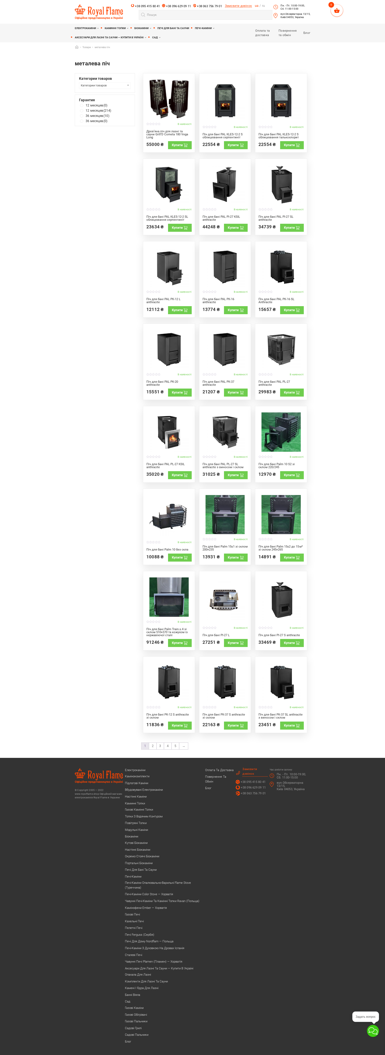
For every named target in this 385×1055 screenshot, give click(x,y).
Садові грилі (133, 1028)
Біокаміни (141, 28)
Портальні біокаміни (139, 863)
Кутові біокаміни (136, 843)
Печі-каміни (203, 28)
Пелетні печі (133, 928)
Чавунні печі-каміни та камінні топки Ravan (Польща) (162, 901)
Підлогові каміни (136, 783)
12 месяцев (97, 105)
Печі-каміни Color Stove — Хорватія (149, 894)
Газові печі (132, 914)
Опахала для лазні (138, 974)
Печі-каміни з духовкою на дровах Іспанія (154, 948)
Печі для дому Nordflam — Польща (149, 941)
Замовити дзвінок (238, 6)
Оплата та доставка (219, 770)
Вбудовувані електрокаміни (144, 790)
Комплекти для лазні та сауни (146, 981)
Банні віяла (132, 995)
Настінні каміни (136, 796)
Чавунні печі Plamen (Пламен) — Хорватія (153, 961)
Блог (306, 33)
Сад (155, 37)
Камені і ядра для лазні (141, 988)
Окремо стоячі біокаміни (142, 856)
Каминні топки (115, 28)
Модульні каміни (136, 830)
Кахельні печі (134, 921)
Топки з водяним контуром (144, 816)
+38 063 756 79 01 (209, 6)
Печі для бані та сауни (173, 28)
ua (256, 6)
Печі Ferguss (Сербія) (139, 935)
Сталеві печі (133, 955)
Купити (177, 145)
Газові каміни (134, 1008)
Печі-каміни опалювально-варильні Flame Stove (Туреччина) (158, 885)
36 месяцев (97, 115)
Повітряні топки (136, 823)
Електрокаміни (85, 28)
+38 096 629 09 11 (178, 6)
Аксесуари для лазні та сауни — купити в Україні (109, 37)
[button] (373, 1031)
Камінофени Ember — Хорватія (146, 908)
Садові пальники (136, 1035)
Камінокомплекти (137, 776)
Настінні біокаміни (137, 849)
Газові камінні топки (139, 809)
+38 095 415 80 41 (147, 6)
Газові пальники (136, 1021)
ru (263, 6)
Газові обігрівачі (136, 1015)
